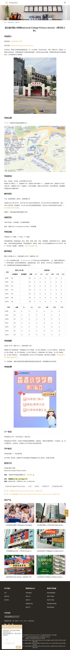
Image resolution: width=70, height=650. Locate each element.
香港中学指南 (50, 600)
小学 (16, 183)
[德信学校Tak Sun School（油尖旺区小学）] (19, 567)
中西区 (34, 641)
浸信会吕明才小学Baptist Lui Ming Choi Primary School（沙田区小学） (51, 551)
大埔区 (30, 640)
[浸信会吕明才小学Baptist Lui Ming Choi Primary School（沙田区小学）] (51, 541)
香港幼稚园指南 (51, 592)
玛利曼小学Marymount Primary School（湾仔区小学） (27, 491)
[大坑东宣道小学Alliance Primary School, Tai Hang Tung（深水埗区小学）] (51, 567)
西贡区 (36, 640)
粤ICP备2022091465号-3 (35, 635)
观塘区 (49, 640)
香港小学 (28, 596)
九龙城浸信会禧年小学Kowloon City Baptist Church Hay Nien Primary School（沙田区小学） (20, 525)
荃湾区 (56, 640)
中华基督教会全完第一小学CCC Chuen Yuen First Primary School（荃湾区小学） (20, 551)
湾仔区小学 (46, 486)
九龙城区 (26, 643)
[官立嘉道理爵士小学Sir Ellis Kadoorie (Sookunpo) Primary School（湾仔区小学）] (51, 515)
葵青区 (40, 640)
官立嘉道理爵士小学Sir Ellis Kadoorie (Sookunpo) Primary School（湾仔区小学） (35, 494)
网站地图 (54, 635)
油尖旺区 (53, 640)
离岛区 (26, 640)
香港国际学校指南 (52, 603)
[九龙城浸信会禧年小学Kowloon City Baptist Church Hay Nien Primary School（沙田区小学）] (19, 515)
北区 (36, 643)
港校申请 (6, 596)
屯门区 (43, 640)
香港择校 (43, 635)
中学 (12, 453)
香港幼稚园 (29, 592)
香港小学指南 (50, 596)
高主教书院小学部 (16, 41)
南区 (37, 641)
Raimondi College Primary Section (22, 45)
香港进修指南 (50, 607)
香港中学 (28, 600)
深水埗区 (23, 640)
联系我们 (6, 600)
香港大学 (28, 607)
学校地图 (29, 475)
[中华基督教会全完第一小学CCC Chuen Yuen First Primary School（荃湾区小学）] (19, 541)
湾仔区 (6, 123)
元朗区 (33, 640)
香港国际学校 (29, 603)
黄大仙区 (64, 640)
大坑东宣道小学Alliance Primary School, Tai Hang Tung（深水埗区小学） (51, 577)
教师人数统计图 (12, 357)
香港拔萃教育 (25, 635)
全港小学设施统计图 (31, 246)
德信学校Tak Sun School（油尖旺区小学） (19, 577)
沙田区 (46, 643)
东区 (46, 640)
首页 (5, 22)
